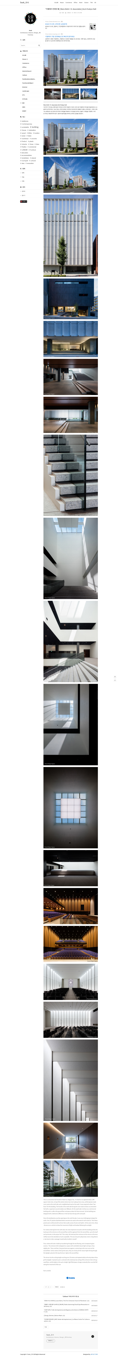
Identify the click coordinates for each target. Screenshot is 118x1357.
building (35, 127)
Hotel (80, 2)
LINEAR (24, 150)
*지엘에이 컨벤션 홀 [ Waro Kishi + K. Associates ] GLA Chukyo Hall (70, 9)
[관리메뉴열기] (115, 677)
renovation (30, 163)
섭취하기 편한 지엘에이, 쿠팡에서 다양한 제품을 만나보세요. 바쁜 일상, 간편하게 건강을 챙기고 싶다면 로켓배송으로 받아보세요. (70, 40)
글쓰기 (23, 195)
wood (24, 133)
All (95, 2)
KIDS (23, 107)
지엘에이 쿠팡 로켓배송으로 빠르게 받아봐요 (60, 37)
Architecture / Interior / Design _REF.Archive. (59, 1337)
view (23, 163)
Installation (25, 158)
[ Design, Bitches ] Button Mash (53, 1315)
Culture (86, 2)
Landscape (25, 91)
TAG (91, 2)
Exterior (24, 87)
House (62, 2)
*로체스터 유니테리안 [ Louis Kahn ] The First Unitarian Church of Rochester (65, 1301)
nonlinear (25, 139)
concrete (34, 138)
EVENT (24, 111)
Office (75, 2)
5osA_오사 (50, 1335)
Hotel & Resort (26, 71)
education (25, 153)
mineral (33, 158)
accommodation (27, 155)
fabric (29, 136)
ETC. (23, 95)
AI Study (24, 99)
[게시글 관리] (51, 1287)
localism (36, 133)
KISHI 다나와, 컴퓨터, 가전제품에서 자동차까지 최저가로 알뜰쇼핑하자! (65, 27)
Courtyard (25, 161)
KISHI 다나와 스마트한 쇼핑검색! (56, 24)
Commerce (68, 2)
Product (24, 141)
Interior (24, 144)
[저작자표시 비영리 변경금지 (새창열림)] (62, 1287)
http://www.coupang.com (52, 34)
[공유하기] (49, 1287)
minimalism (32, 130)
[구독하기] (115, 680)
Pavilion (24, 147)
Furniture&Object (27, 83)
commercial (32, 147)
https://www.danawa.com (52, 21)
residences (25, 121)
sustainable (25, 127)
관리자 (23, 191)
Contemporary (27, 124)
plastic (31, 141)
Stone (31, 144)
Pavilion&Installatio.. (28, 79)
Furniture (33, 150)
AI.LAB (56, 2)
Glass (37, 144)
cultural (33, 161)
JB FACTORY (94, 1354)
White (30, 133)
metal (23, 136)
